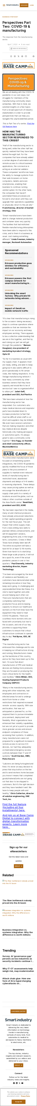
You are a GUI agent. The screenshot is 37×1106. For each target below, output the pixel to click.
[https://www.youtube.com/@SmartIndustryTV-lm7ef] (22, 1083)
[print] (33, 56)
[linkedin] (15, 56)
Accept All (18, 1101)
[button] (4, 5)
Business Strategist (10, 17)
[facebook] (11, 56)
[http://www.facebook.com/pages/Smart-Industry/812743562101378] (14, 1083)
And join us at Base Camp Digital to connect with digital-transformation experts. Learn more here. (18, 821)
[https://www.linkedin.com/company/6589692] (17, 1083)
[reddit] (22, 56)
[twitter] (18, 56)
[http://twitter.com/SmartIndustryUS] (19, 1083)
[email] (26, 56)
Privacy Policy (25, 1096)
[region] (18, 1097)
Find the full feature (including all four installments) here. (14, 807)
